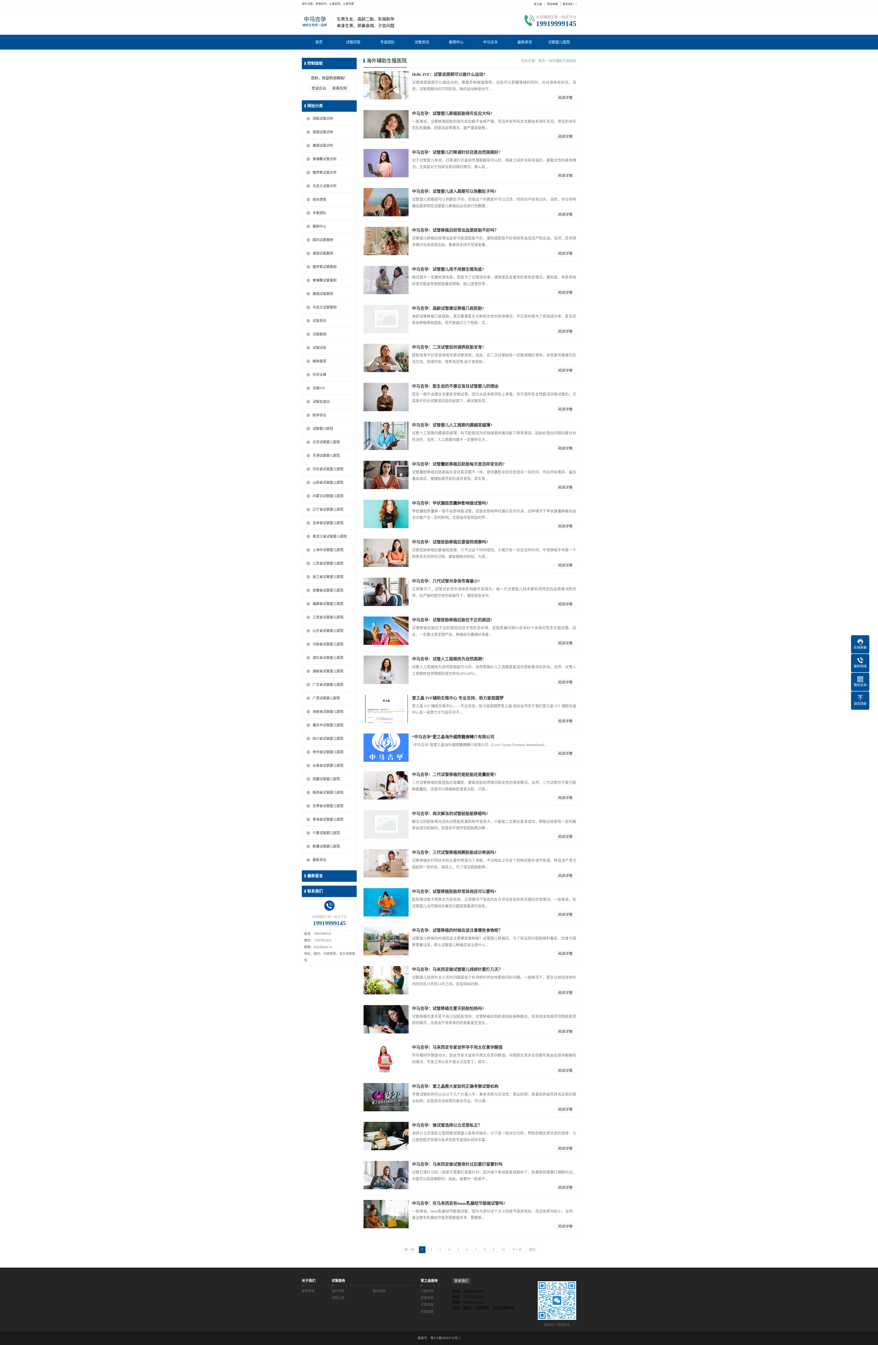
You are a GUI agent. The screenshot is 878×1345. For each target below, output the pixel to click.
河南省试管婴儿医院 (328, 644)
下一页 (517, 1249)
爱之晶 (538, 4)
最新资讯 (524, 42)
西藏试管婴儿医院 (326, 779)
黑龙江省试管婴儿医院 (330, 536)
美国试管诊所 (323, 132)
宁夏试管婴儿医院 (326, 833)
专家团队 (387, 42)
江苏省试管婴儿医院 (328, 563)
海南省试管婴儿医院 (328, 711)
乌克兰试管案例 (325, 307)
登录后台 (319, 88)
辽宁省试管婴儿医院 (328, 509)
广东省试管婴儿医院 (328, 684)
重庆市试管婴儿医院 (328, 725)
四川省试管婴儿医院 (328, 738)
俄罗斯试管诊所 (325, 172)
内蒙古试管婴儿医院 (328, 496)
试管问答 (353, 42)
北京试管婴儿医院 (326, 442)
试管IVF (319, 388)
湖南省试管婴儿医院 (328, 671)
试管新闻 (319, 334)
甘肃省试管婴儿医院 (328, 806)
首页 (319, 42)
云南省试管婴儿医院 (328, 765)
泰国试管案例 (323, 294)
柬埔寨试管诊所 (325, 159)
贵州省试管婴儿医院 (328, 752)
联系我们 (568, 4)
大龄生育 (427, 1291)
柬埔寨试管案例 (325, 280)
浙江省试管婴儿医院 (328, 577)
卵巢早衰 (427, 1298)
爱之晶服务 (429, 1280)
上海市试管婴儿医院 (328, 550)
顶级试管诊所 (323, 118)
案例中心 (456, 42)
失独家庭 (427, 1311)
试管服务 (338, 1280)
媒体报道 (319, 361)
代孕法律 (319, 374)
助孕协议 (319, 415)
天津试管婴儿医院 (326, 455)
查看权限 (339, 88)
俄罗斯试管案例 (325, 267)
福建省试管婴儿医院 (328, 604)
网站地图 (552, 4)
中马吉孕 (490, 42)
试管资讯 (422, 42)
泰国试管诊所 (323, 145)
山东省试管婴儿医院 (328, 631)
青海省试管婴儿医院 (328, 819)
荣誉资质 (308, 1291)
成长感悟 (319, 199)
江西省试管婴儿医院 (328, 617)
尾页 (532, 1249)
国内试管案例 (323, 240)
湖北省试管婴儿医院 (328, 657)
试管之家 (338, 1298)
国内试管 (379, 1291)
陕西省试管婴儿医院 (328, 792)
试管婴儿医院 (559, 42)
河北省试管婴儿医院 (328, 469)
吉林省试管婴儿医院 (328, 523)
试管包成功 (321, 401)
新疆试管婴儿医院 (326, 846)
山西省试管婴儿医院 (328, 482)
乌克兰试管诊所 (325, 186)
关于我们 (309, 1280)
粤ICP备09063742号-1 (445, 1338)
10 (503, 1249)
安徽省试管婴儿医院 (328, 590)
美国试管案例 (323, 253)
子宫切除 (427, 1304)
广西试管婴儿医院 (326, 698)
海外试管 (338, 1291)
